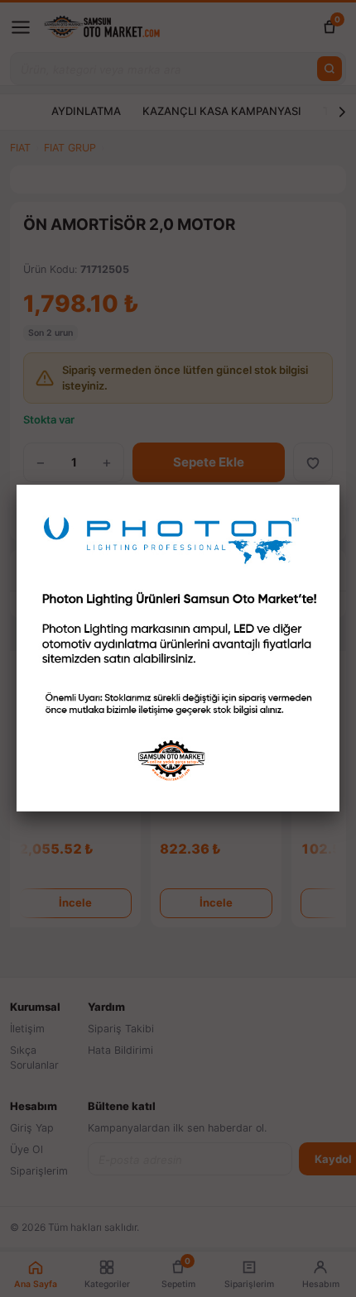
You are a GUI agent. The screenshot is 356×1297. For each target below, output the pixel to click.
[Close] (339, 485)
